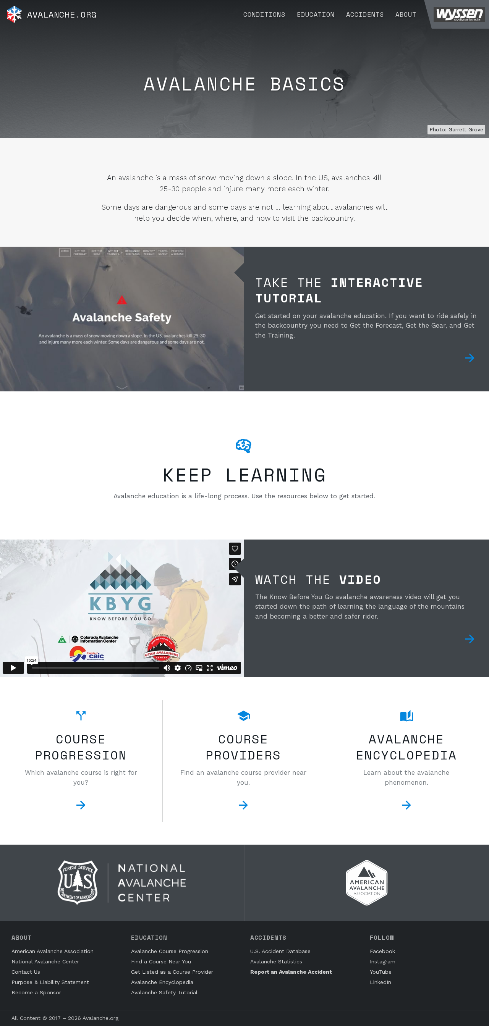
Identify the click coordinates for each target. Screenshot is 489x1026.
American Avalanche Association (52, 951)
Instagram (382, 961)
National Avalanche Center (45, 961)
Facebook (382, 951)
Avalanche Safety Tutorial (164, 992)
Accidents (365, 14)
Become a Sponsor (36, 992)
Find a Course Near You (161, 961)
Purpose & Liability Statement (50, 982)
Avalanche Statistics (276, 961)
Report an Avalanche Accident (291, 972)
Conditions (264, 14)
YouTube (381, 972)
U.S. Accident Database (280, 951)
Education (316, 14)
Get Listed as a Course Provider (172, 972)
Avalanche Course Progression (169, 951)
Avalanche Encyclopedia (162, 982)
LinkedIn (380, 982)
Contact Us (25, 972)
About (405, 14)
